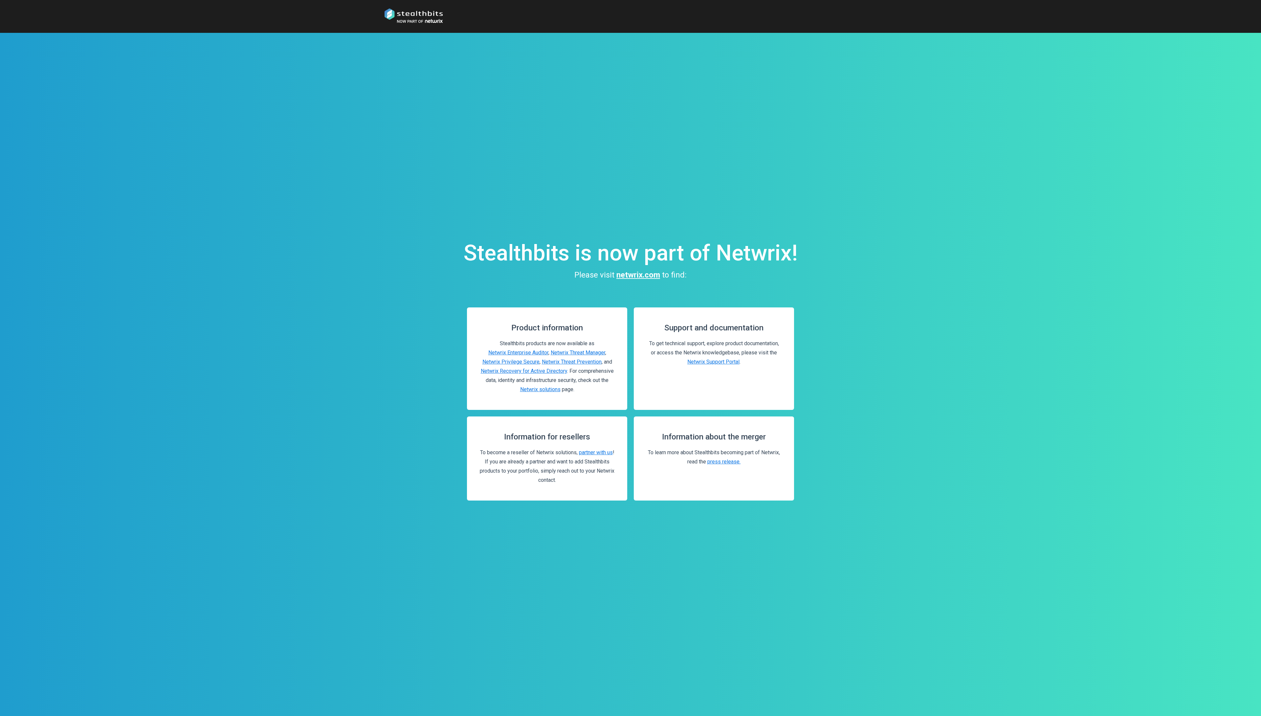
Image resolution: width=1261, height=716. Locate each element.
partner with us (596, 452)
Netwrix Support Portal (713, 362)
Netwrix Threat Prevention (572, 362)
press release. (724, 462)
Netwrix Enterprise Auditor (518, 352)
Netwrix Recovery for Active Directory (524, 371)
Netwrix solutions (540, 389)
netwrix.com (638, 275)
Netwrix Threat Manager (578, 352)
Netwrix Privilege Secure (511, 362)
